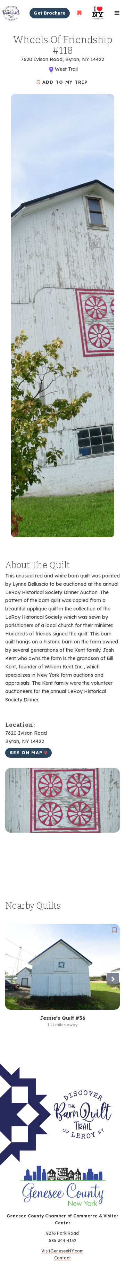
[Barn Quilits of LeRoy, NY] (57, 1115)
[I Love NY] (98, 13)
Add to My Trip (64, 82)
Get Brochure (49, 13)
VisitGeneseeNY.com (62, 1250)
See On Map (27, 752)
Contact (62, 1257)
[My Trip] (79, 12)
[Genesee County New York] (62, 1189)
